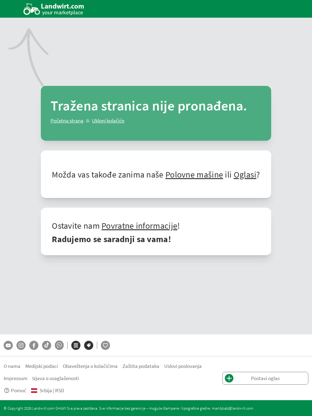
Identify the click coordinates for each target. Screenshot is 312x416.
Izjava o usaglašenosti (55, 378)
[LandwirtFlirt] (105, 345)
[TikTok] (46, 345)
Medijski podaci (41, 365)
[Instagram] (21, 345)
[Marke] (88, 345)
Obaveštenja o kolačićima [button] (90, 365)
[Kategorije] (75, 345)
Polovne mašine (194, 174)
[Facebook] (33, 345)
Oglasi (245, 174)
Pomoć (18, 390)
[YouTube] (8, 345)
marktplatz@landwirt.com (233, 408)
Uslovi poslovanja (183, 365)
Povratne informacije (139, 225)
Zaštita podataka (140, 365)
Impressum (15, 378)
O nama (12, 365)
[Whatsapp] (59, 345)
